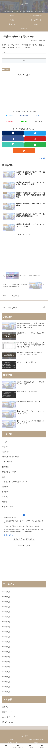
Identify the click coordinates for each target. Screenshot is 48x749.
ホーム (12, 739)
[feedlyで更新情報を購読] (35, 144)
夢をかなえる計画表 (9, 472)
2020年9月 (6, 672)
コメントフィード (8, 717)
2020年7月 (6, 682)
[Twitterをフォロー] (35, 133)
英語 (3, 477)
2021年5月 (6, 647)
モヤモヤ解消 (7, 461)
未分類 (4, 442)
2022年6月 (6, 612)
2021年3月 (6, 652)
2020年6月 (6, 687)
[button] (44, 307)
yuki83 (24, 515)
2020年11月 (6, 662)
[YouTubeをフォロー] (35, 138)
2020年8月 (6, 677)
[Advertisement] (24, 91)
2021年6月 (6, 642)
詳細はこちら (8, 535)
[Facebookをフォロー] (13, 138)
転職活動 (5, 492)
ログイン (5, 707)
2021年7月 (6, 637)
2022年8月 (6, 602)
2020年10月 (6, 667)
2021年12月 (6, 622)
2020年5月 (6, 692)
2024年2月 (6, 597)
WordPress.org (7, 722)
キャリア (5, 447)
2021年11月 (6, 627)
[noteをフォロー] (13, 144)
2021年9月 (6, 632)
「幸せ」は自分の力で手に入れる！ (14, 481)
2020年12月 (6, 657)
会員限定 (6, 69)
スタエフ (5, 497)
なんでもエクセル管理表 (10, 456)
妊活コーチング (7, 506)
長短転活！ (6, 452)
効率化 (4, 502)
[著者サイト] (13, 133)
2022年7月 (6, 607)
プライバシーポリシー (35, 739)
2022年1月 (6, 617)
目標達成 (5, 467)
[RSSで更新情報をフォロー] (24, 150)
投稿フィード (7, 712)
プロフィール (12, 743)
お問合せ (35, 743)
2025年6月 (6, 592)
